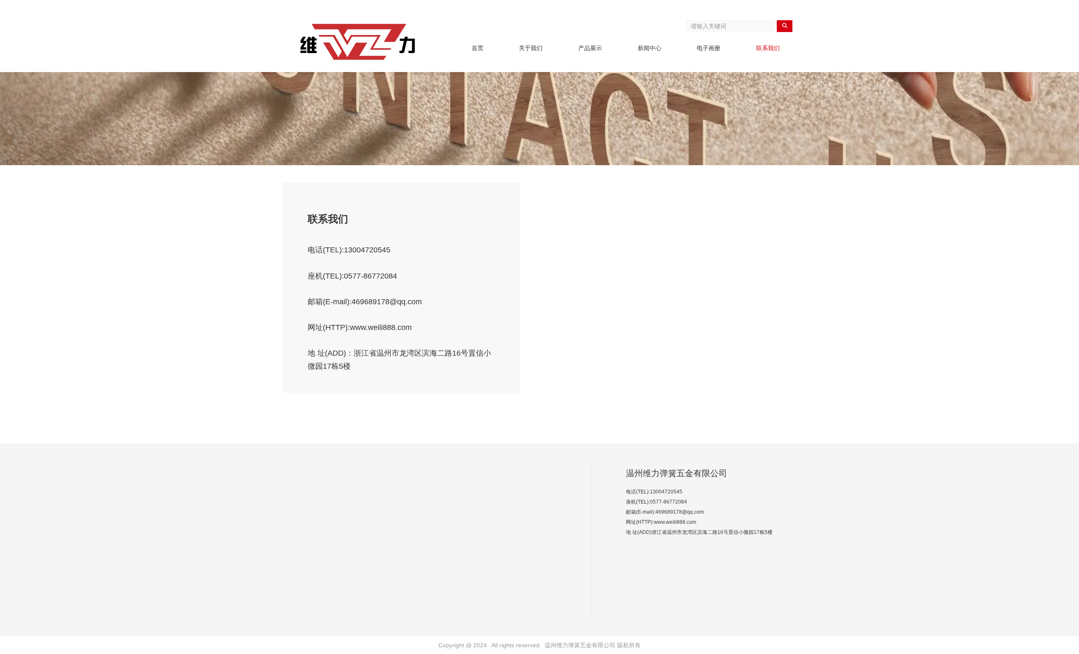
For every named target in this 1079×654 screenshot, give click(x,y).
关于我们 (530, 48)
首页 (477, 48)
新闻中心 (649, 48)
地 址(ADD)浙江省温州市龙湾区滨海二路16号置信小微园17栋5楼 (699, 532)
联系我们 (768, 48)
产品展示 (590, 48)
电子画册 (708, 48)
